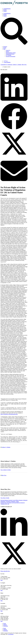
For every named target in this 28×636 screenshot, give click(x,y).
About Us (8, 50)
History (7, 51)
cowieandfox (11, 634)
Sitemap (5, 624)
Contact (5, 11)
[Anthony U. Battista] (7, 453)
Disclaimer (5, 626)
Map (2, 580)
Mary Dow (24, 64)
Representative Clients (11, 52)
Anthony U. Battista (17, 64)
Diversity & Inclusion (10, 56)
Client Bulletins (7, 62)
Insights (5, 9)
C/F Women (8, 55)
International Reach (10, 54)
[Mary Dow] (7, 481)
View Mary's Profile (5, 497)
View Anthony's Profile (6, 469)
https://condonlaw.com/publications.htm (9, 414)
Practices (5, 46)
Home (4, 623)
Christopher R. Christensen (6, 64)
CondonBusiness (7, 8)
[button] (14, 87)
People (4, 47)
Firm (4, 49)
